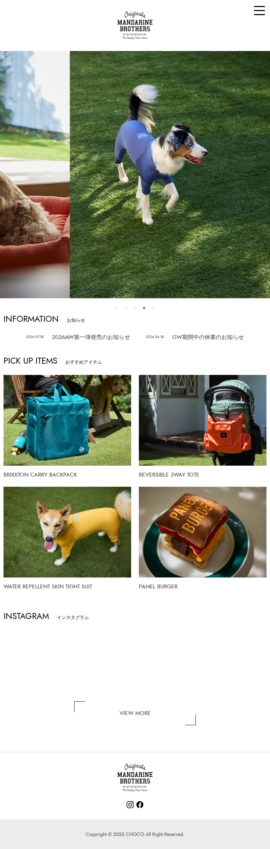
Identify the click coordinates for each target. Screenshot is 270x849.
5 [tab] (153, 308)
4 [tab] (144, 308)
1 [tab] (117, 308)
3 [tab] (135, 308)
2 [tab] (126, 308)
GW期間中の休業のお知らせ (195, 337)
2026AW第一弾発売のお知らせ (78, 337)
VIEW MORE (135, 713)
